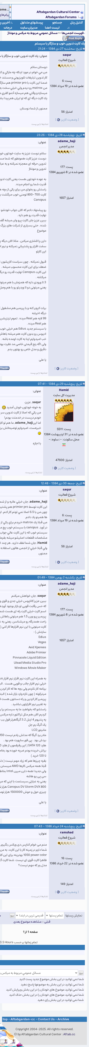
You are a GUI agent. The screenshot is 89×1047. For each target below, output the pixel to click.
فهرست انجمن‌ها (73, 33)
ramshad (66, 832)
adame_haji (66, 141)
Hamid (64, 390)
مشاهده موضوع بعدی (27, 921)
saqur (67, 55)
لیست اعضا (52, 27)
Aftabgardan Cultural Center (58, 12)
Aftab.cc (69, 1034)
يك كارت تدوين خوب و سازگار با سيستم (60, 43)
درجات (8, 27)
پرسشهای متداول (31, 22)
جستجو (57, 22)
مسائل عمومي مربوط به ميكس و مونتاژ (33, 33)
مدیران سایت (28, 27)
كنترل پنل (76, 22)
